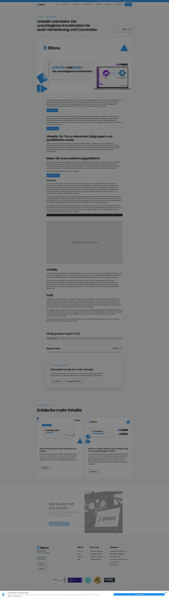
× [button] (167, 592)
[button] (53, 596)
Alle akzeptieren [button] (139, 594)
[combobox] (165, 592)
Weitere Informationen (94, 594)
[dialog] (84, 594)
